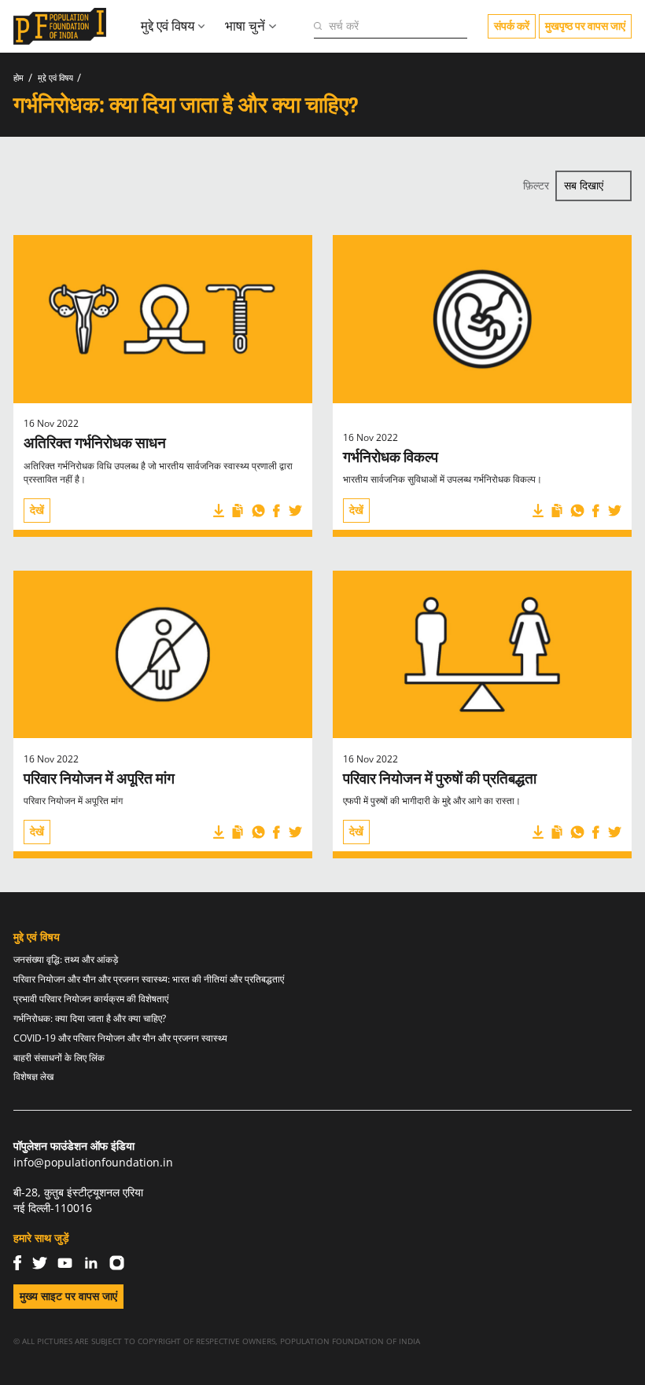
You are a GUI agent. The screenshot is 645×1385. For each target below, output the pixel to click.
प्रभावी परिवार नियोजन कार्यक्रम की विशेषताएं (90, 999)
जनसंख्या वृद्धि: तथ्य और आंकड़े (65, 960)
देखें (37, 510)
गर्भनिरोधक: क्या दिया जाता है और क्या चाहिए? (89, 1019)
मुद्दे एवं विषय (55, 77)
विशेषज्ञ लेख (33, 1077)
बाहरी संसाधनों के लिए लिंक (59, 1058)
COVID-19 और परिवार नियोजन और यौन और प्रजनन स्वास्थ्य (120, 1039)
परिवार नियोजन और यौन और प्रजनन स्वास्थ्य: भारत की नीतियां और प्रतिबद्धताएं (148, 980)
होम (18, 77)
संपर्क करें (511, 26)
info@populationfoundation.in (93, 1162)
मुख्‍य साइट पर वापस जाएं (68, 1295)
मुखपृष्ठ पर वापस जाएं (585, 26)
